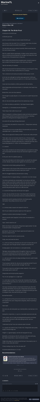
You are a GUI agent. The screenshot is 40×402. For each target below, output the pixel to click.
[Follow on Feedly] (5, 375)
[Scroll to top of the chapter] (33, 375)
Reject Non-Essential (36, 399)
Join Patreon (20, 18)
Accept (30, 399)
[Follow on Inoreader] (7, 375)
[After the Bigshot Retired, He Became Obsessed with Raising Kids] (5, 358)
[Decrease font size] (3, 10)
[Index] (22, 375)
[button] (16, 375)
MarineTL (6, 2)
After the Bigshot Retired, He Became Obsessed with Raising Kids (22, 356)
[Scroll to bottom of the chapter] (33, 10)
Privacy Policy (16, 400)
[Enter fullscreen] (21, 10)
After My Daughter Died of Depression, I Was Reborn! (12, 23)
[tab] (16, 365)
